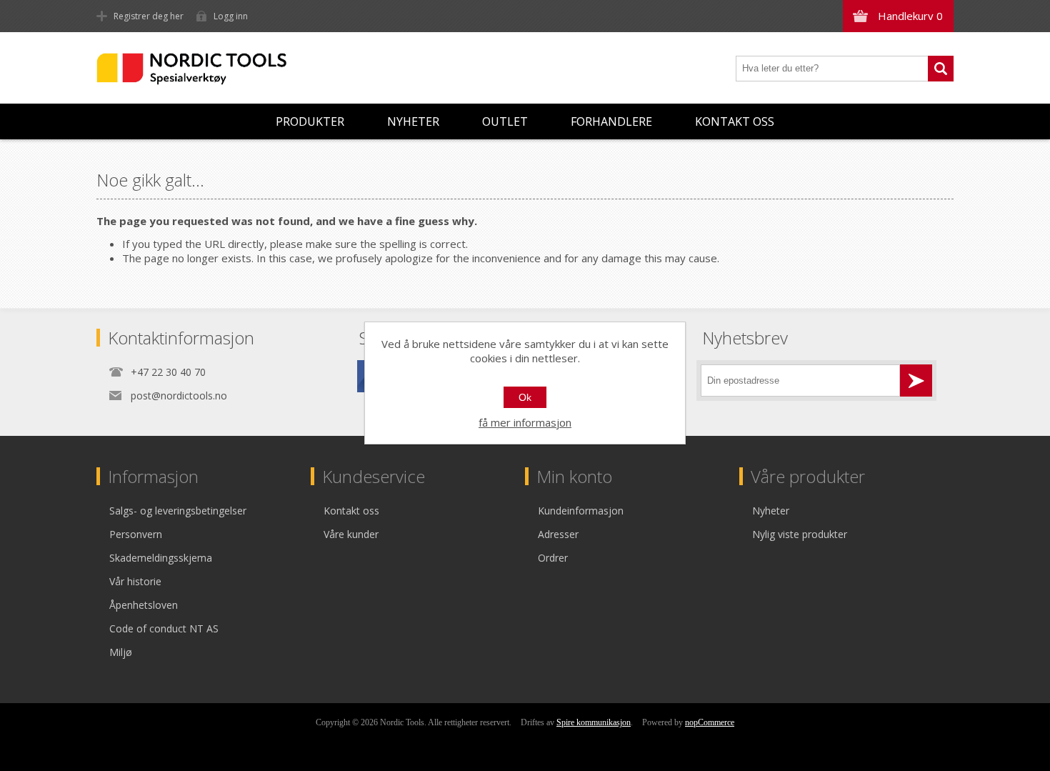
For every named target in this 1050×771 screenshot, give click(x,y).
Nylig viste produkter (799, 534)
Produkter (310, 121)
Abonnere (916, 380)
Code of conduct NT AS (164, 628)
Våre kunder (351, 534)
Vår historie (135, 581)
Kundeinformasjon (581, 510)
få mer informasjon (525, 422)
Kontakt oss (734, 121)
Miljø (120, 652)
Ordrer (553, 557)
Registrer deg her (149, 16)
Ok (525, 397)
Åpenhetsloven (143, 605)
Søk (941, 68)
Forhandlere (611, 121)
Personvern (135, 534)
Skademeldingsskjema (160, 557)
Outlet (505, 121)
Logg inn (231, 16)
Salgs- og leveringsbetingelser (177, 510)
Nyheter (413, 121)
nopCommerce (709, 722)
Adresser (558, 534)
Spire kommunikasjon (593, 722)
